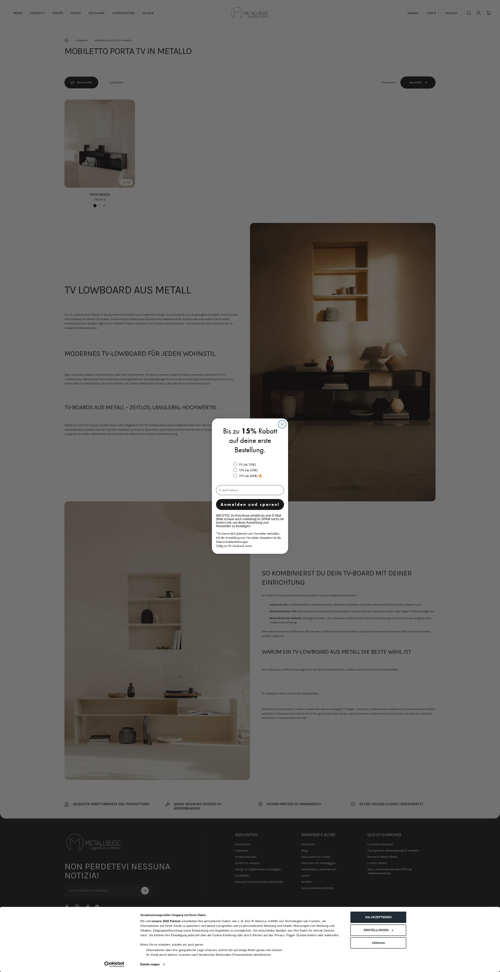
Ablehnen (378, 942)
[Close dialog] (282, 424)
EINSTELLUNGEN (376, 930)
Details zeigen (150, 964)
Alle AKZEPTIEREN (378, 917)
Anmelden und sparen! (250, 504)
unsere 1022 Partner (166, 921)
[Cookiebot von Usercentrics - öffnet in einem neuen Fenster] (114, 964)
